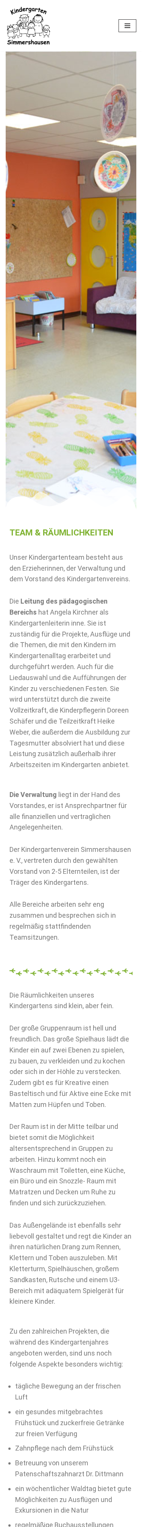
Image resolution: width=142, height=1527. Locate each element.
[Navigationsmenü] (127, 25)
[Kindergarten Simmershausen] (28, 25)
